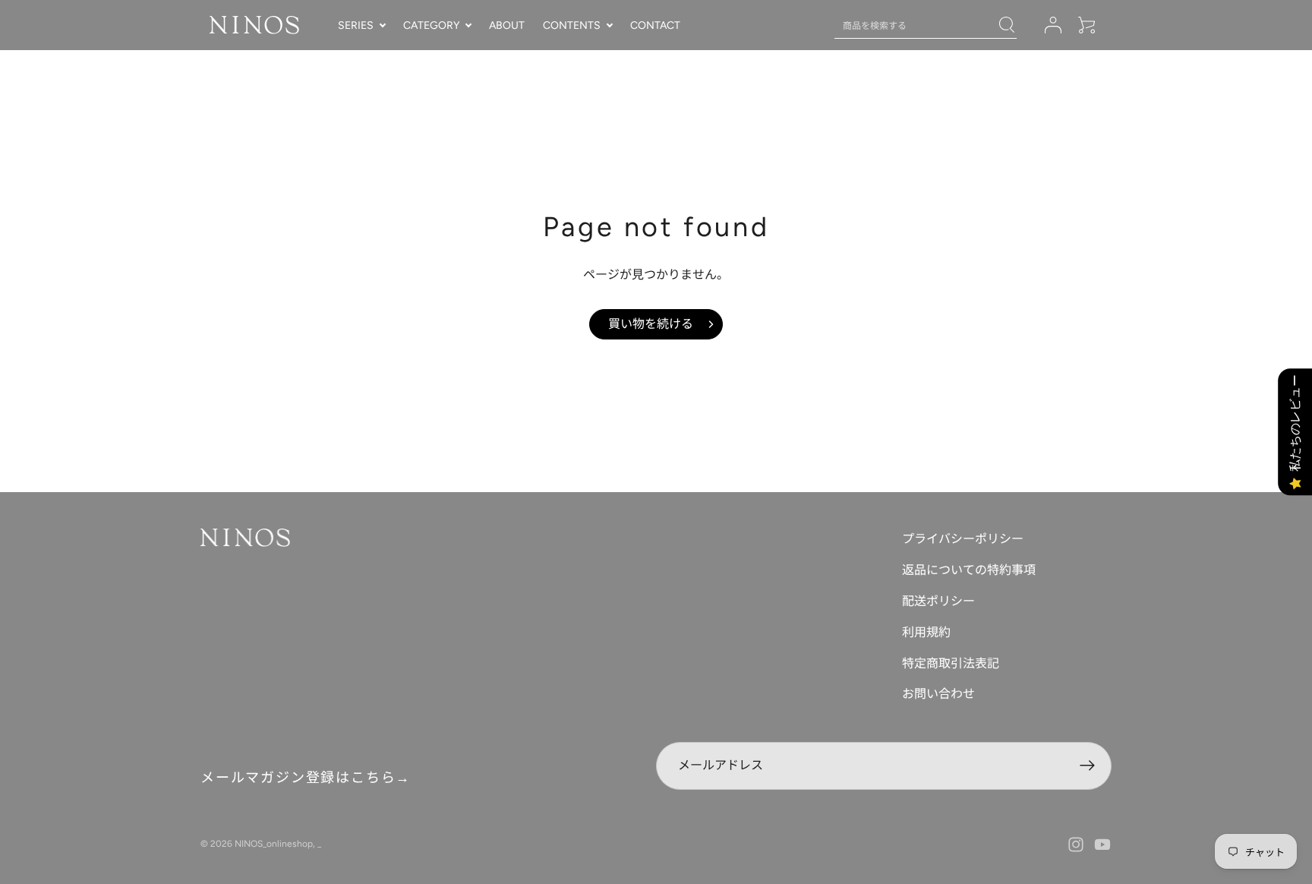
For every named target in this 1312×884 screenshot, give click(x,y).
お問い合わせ (938, 694)
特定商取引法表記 (950, 663)
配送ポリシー (938, 601)
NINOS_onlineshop (274, 843)
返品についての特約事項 (969, 570)
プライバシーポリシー (962, 539)
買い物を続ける (650, 324)
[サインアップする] (1088, 766)
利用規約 (926, 632)
